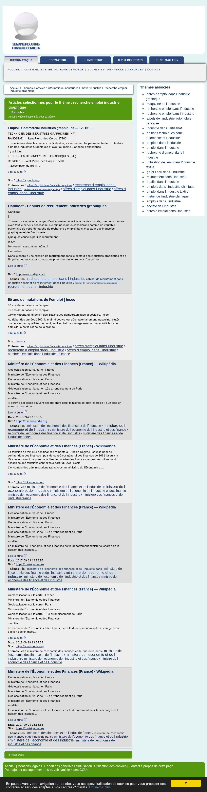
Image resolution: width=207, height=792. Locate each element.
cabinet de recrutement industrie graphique (96, 283)
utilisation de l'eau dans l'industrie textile (170, 165)
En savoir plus (100, 787)
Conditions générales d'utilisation (68, 766)
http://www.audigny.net (30, 274)
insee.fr (20, 341)
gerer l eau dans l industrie (166, 172)
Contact (154, 69)
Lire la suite (15, 171)
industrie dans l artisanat (164, 128)
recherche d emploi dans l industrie (55, 279)
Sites (49, 69)
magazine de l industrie (163, 104)
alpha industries (130, 60)
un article (115, 69)
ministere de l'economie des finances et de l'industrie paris (64, 568)
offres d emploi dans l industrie (91, 350)
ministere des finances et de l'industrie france (59, 733)
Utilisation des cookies (110, 766)
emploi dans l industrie (163, 147)
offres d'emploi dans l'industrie (87, 189)
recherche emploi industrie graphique (42, 189)
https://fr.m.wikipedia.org (31, 421)
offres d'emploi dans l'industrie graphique (49, 185)
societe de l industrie (161, 206)
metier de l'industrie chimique (168, 196)
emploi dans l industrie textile (167, 191)
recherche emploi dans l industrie (170, 113)
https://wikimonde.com (30, 482)
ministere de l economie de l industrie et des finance (89, 429)
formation (57, 60)
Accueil (13, 69)
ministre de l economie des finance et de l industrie (44, 433)
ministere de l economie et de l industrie (42, 740)
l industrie (93, 60)
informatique (21, 60)
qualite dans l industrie (163, 181)
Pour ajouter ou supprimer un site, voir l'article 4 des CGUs (46, 769)
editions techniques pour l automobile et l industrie (165, 135)
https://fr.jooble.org (28, 180)
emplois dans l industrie (164, 201)
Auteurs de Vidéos (68, 69)
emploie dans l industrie (164, 143)
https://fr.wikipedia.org (30, 564)
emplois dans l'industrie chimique (170, 186)
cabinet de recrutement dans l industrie (48, 282)
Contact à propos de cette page (151, 766)
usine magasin (166, 60)
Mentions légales (30, 766)
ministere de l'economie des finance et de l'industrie (64, 425)
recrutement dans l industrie (30, 287)
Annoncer (136, 69)
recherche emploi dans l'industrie (170, 108)
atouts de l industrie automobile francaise (168, 121)
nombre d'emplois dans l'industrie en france (39, 354)
